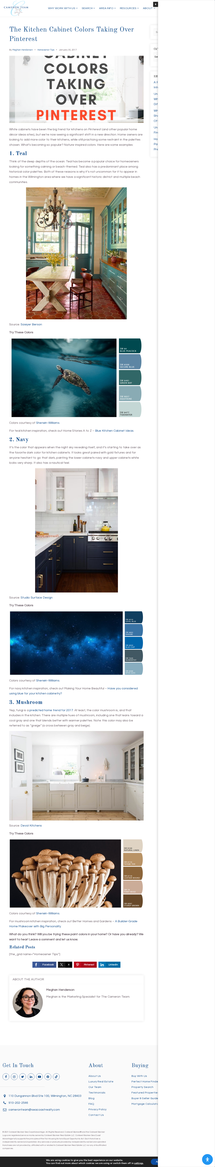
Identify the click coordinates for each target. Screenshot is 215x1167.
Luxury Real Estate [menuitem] (101, 1081)
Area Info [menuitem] (106, 8)
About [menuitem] (148, 8)
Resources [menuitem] (128, 8)
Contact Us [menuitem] (96, 1115)
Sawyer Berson (31, 324)
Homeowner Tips (45, 50)
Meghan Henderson (22, 50)
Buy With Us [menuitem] (139, 1076)
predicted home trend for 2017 (51, 710)
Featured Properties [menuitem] (145, 1092)
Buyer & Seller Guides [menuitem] (146, 1098)
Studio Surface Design (37, 597)
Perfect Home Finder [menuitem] (145, 1081)
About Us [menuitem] (95, 1076)
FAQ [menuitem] (91, 1104)
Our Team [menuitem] (95, 1087)
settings (138, 1163)
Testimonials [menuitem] (97, 1092)
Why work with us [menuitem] (62, 8)
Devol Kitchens (31, 825)
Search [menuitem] (87, 8)
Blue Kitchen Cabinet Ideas (114, 430)
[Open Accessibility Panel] (207, 1159)
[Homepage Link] (16, 8)
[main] (107, 522)
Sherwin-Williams (47, 422)
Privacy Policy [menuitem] (98, 1109)
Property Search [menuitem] (143, 1087)
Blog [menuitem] (92, 1098)
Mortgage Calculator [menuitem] (145, 1104)
